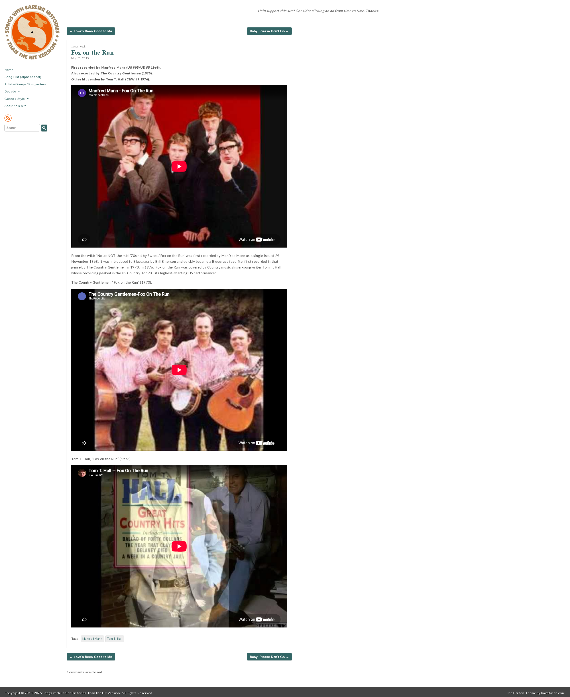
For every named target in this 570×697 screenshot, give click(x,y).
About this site (15, 106)
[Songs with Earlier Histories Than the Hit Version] (32, 35)
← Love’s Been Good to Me (90, 31)
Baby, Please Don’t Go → (269, 31)
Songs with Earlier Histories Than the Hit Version (81, 693)
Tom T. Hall (115, 638)
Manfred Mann (92, 638)
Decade (10, 91)
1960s (75, 46)
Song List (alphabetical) (22, 77)
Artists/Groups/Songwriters (25, 84)
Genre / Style (14, 98)
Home (9, 70)
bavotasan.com (553, 693)
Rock (83, 46)
